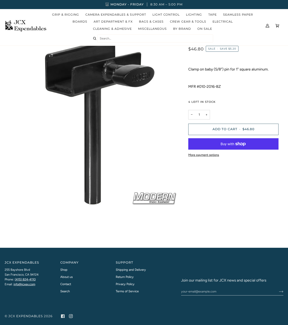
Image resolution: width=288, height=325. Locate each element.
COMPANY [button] (69, 262)
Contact (65, 284)
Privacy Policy (125, 284)
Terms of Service (127, 291)
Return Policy (125, 277)
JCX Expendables (25, 316)
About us (66, 277)
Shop (63, 270)
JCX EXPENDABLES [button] (22, 262)
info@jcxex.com (24, 284)
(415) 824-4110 (25, 279)
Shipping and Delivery (131, 270)
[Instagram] (71, 316)
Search (65, 291)
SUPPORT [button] (124, 262)
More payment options (203, 155)
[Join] (277, 291)
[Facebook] (63, 316)
